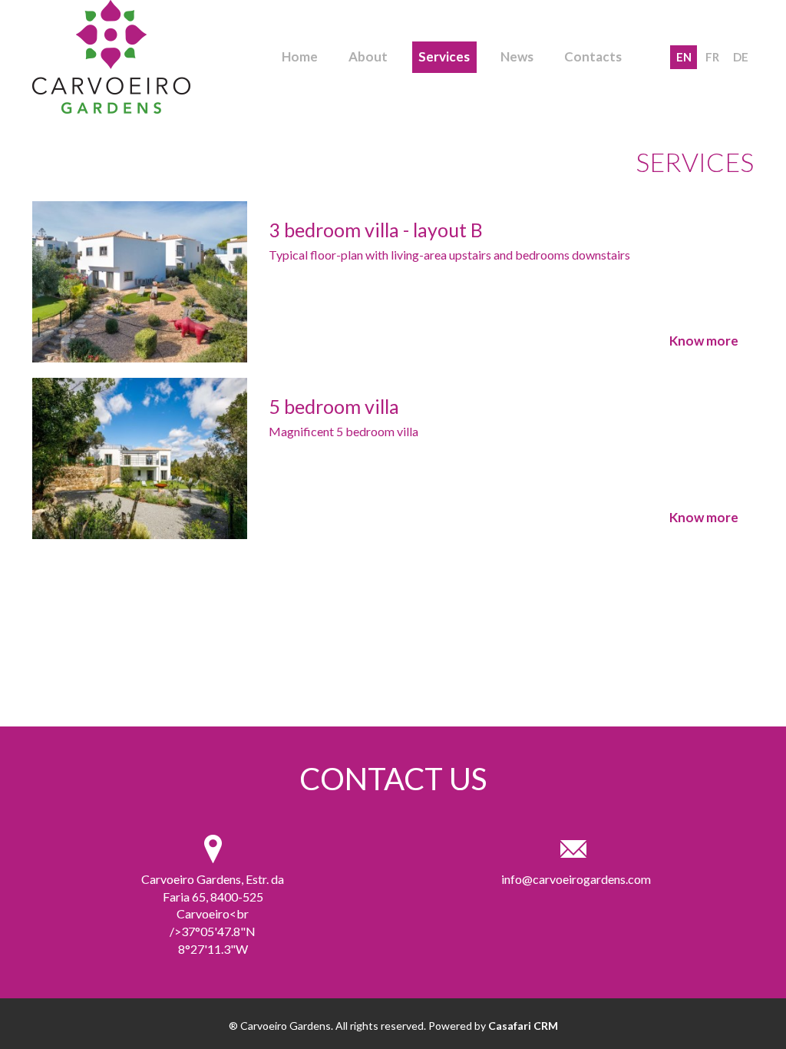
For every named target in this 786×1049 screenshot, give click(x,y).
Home (300, 56)
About (368, 56)
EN (684, 57)
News (516, 56)
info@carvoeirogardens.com (573, 879)
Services (444, 56)
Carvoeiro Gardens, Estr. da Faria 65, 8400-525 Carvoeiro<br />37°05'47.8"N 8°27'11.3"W (212, 914)
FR (712, 57)
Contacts (593, 56)
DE (740, 57)
